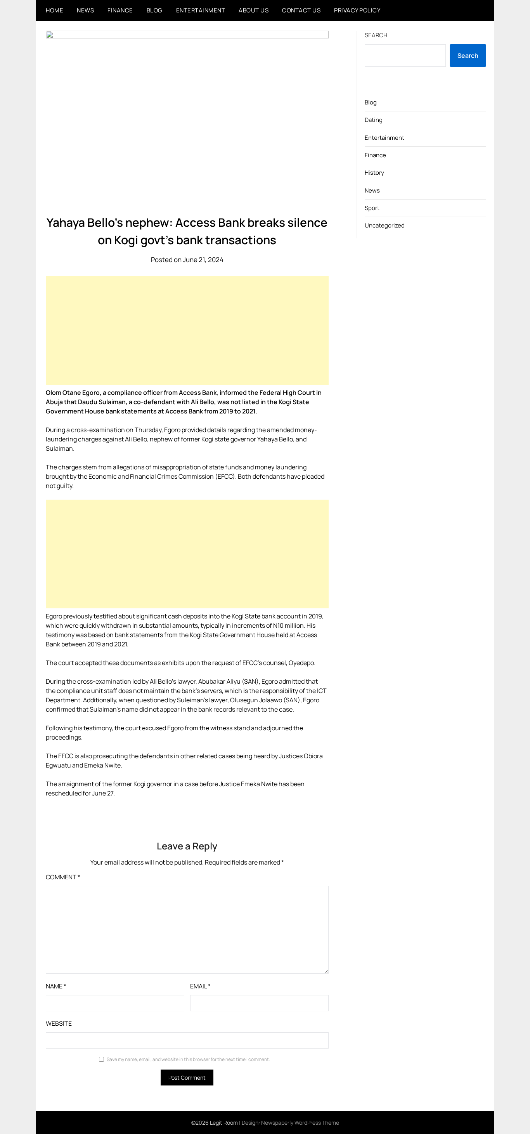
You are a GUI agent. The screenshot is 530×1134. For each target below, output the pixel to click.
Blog (155, 10)
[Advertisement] (187, 330)
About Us (253, 10)
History (374, 172)
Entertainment (200, 10)
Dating (374, 120)
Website (59, 1023)
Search (376, 35)
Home (54, 10)
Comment (63, 877)
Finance (120, 10)
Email (200, 986)
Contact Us (301, 10)
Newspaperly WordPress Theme (300, 1122)
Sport (372, 208)
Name (56, 986)
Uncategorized (385, 225)
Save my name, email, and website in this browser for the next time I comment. (188, 1059)
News (85, 10)
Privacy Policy (357, 10)
